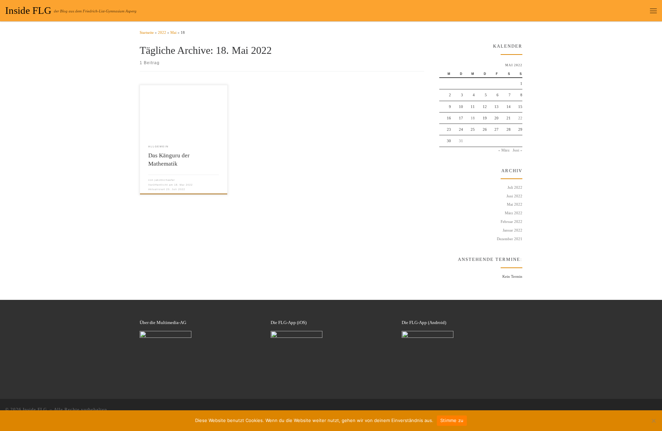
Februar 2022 (511, 221)
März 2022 (513, 213)
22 (520, 118)
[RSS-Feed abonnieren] (646, 409)
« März (504, 150)
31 (461, 141)
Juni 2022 (514, 196)
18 (473, 118)
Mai (173, 32)
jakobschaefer (164, 180)
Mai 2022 (514, 204)
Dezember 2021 (509, 239)
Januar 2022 (512, 230)
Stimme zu (451, 420)
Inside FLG (35, 409)
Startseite (147, 32)
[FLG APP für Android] (655, 409)
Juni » (517, 150)
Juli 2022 (515, 187)
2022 (162, 32)
